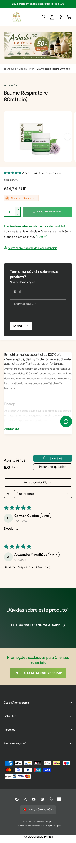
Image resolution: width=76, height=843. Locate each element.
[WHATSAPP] (60, 17)
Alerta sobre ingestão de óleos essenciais (32, 247)
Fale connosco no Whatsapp (35, 625)
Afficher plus (11, 428)
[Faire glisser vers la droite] (67, 136)
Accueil (11, 68)
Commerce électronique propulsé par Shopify (38, 825)
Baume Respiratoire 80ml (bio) (54, 68)
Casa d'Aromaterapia (42, 821)
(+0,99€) (41, 237)
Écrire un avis (52, 458)
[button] (6, 17)
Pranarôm (11, 85)
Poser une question (52, 467)
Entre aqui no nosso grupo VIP (38, 673)
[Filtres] (8, 494)
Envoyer (18, 325)
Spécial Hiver (26, 68)
